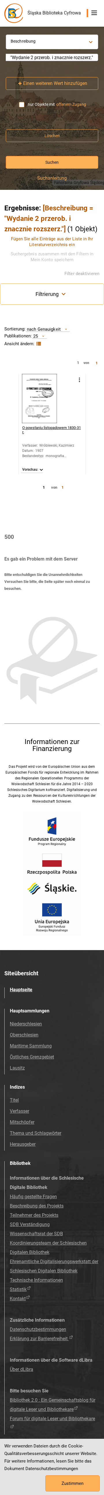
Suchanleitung (52, 178)
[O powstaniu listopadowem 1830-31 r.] (46, 398)
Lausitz (17, 1068)
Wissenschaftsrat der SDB (36, 1233)
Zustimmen (72, 1483)
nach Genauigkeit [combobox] (44, 329)
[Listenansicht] (38, 344)
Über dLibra (21, 1369)
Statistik (18, 1289)
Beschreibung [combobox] (23, 41)
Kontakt (18, 1298)
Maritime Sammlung (31, 1046)
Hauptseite (21, 989)
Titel (14, 1100)
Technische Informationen (36, 1280)
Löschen (52, 135)
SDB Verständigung (30, 1224)
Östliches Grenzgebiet (32, 1057)
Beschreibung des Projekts (37, 1206)
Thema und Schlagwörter (35, 1133)
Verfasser (19, 1111)
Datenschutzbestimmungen (38, 1329)
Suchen (52, 162)
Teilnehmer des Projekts (34, 1215)
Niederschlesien (26, 1024)
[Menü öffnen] (94, 13)
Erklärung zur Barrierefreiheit (39, 1338)
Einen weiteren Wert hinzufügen (55, 83)
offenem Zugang (71, 104)
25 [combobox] (35, 336)
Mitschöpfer (22, 1122)
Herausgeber (23, 1144)
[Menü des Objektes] (79, 380)
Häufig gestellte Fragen (33, 1196)
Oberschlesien (24, 1035)
